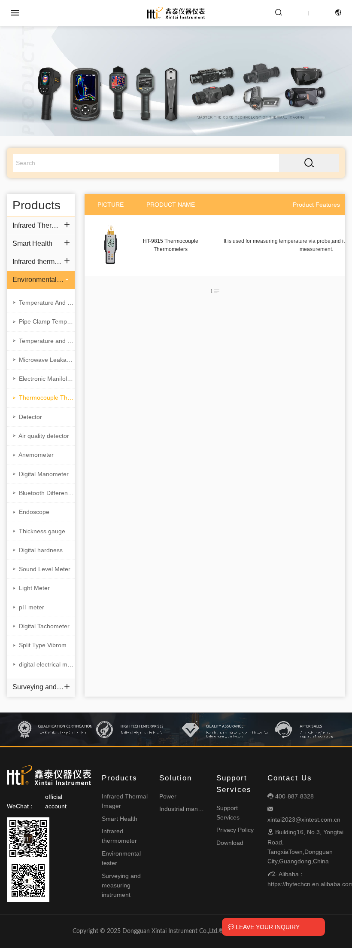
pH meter (27, 607)
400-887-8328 (290, 796)
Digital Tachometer (40, 626)
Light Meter (30, 587)
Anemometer (32, 454)
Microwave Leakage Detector (42, 359)
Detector (26, 416)
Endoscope (30, 511)
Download (229, 842)
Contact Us (289, 778)
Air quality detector (40, 435)
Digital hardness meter (42, 550)
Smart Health (32, 243)
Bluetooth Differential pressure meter (42, 492)
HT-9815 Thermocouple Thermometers (170, 245)
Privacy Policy (235, 829)
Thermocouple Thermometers (42, 397)
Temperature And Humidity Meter (42, 302)
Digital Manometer (40, 474)
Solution (175, 778)
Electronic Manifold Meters (42, 378)
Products (119, 778)
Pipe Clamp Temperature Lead (42, 321)
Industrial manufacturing (192, 808)
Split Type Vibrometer (42, 645)
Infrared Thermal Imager (38, 225)
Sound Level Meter (40, 569)
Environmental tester (38, 279)
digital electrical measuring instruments (42, 664)
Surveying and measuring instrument (38, 687)
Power (167, 796)
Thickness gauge (38, 531)
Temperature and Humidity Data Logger (42, 340)
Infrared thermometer (38, 261)
